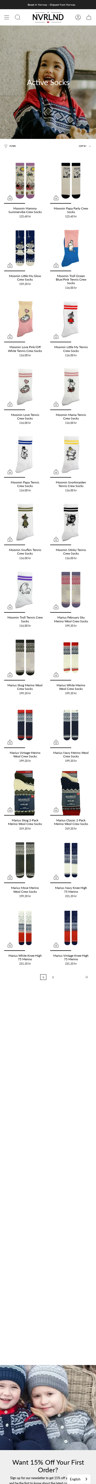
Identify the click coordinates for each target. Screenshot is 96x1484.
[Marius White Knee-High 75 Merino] (25, 928)
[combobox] (79, 1479)
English (75, 1479)
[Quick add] (10, 197)
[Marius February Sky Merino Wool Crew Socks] (71, 590)
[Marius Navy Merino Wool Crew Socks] (71, 725)
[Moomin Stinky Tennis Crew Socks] (71, 522)
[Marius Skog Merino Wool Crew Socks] (25, 657)
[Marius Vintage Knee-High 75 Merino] (71, 928)
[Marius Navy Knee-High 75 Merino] (71, 860)
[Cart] (88, 17)
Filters (12, 146)
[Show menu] (7, 17)
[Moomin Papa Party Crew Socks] (71, 181)
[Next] (74, 977)
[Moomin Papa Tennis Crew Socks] (25, 455)
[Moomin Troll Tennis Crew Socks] (25, 590)
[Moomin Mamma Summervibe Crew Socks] (25, 181)
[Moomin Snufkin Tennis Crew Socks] (25, 522)
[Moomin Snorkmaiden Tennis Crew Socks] (71, 455)
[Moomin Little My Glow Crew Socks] (25, 248)
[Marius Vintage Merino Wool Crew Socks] (25, 725)
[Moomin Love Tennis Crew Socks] (25, 387)
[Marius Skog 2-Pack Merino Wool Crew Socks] (25, 793)
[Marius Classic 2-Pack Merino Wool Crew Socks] (71, 793)
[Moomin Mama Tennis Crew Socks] (71, 387)
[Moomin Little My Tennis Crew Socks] (71, 319)
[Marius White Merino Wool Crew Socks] (71, 657)
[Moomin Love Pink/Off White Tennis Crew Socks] (25, 319)
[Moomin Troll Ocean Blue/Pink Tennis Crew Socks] (71, 248)
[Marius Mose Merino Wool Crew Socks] (25, 860)
